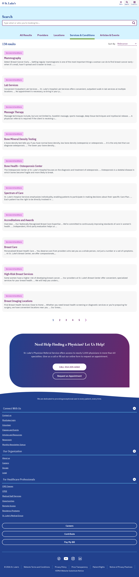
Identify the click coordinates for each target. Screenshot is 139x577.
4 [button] (72, 320)
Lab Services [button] (11, 85)
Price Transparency (80, 567)
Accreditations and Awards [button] (19, 220)
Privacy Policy (61, 567)
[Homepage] (9, 3)
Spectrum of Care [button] (13, 193)
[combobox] (67, 23)
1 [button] (53, 320)
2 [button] (59, 320)
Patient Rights (99, 567)
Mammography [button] (12, 58)
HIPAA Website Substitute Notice (69, 571)
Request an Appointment (71, 376)
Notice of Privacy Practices (121, 567)
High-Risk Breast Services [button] (18, 274)
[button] (121, 3)
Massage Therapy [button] (14, 112)
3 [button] (66, 320)
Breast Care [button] (10, 247)
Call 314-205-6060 (72, 367)
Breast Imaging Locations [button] (18, 301)
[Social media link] (59, 558)
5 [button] (79, 320)
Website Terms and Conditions (37, 567)
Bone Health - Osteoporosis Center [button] (23, 166)
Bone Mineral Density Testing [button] (20, 139)
